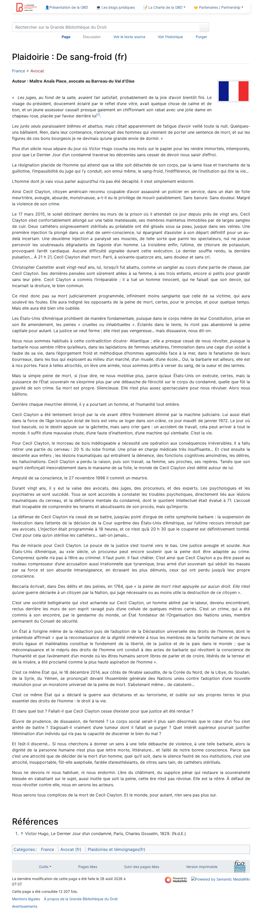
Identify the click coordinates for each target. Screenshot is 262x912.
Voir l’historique (170, 37)
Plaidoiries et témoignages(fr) (116, 849)
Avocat (37, 70)
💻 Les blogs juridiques (115, 7)
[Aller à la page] (204, 27)
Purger (201, 37)
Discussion (92, 37)
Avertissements (24, 906)
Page (66, 37)
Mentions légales (26, 899)
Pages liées (87, 866)
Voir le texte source (129, 37)
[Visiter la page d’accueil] (26, 8)
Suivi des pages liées (141, 866)
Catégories (24, 849)
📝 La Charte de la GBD (162, 7)
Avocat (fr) (70, 849)
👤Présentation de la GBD (66, 7)
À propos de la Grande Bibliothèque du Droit (81, 899)
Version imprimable (201, 866)
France (18, 70)
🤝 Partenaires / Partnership (217, 7)
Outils (43, 866)
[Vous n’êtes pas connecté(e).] (231, 28)
